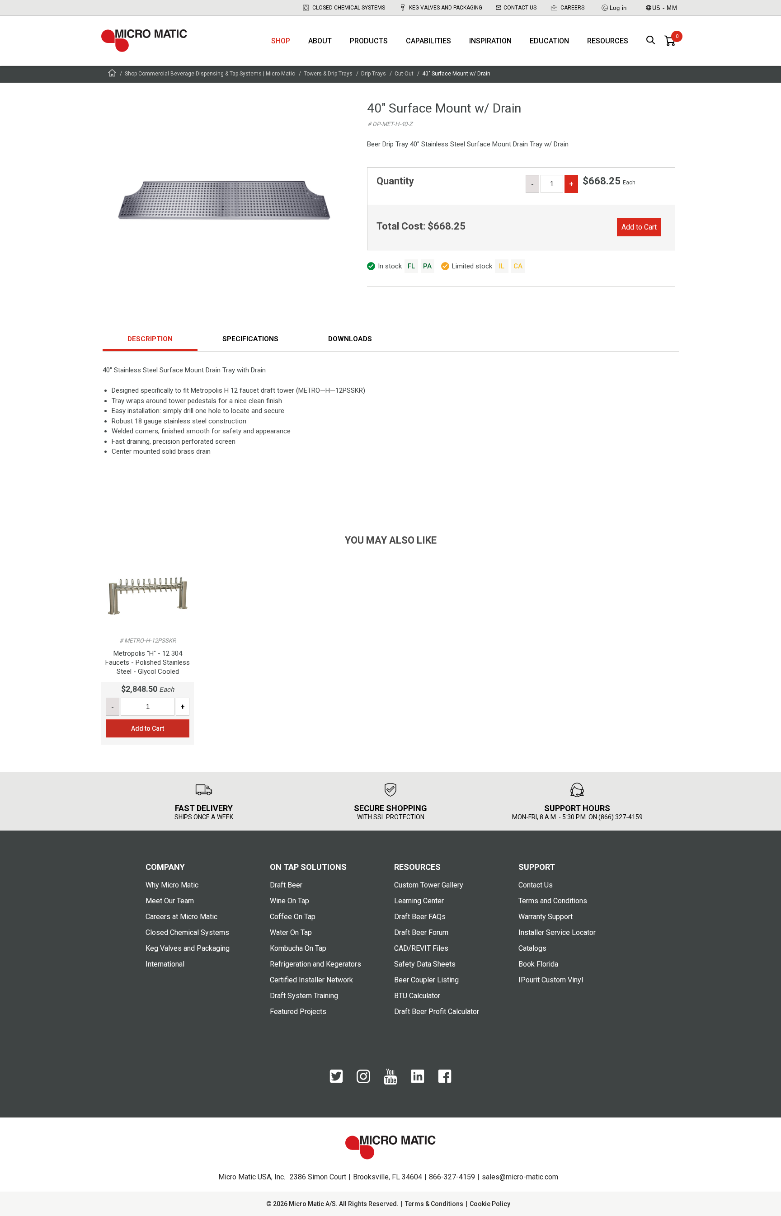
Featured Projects (298, 1011)
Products (369, 41)
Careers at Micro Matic (181, 916)
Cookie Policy (490, 1203)
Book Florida (538, 964)
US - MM (664, 8)
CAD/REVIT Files (421, 948)
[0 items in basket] (670, 40)
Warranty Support (545, 916)
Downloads (350, 339)
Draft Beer (286, 885)
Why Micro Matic (172, 885)
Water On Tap (291, 932)
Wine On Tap (289, 901)
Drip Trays (373, 73)
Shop (280, 41)
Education (549, 41)
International (165, 964)
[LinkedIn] (417, 1081)
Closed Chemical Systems (348, 8)
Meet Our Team (170, 901)
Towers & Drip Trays (328, 73)
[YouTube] (390, 1082)
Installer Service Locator (557, 932)
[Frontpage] (112, 74)
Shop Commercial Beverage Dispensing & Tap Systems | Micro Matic (210, 73)
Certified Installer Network (311, 980)
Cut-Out (404, 73)
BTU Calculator (417, 995)
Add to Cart (639, 227)
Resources (607, 41)
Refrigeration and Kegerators (315, 964)
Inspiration (490, 41)
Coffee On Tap (292, 916)
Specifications (250, 339)
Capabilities (428, 41)
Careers (572, 8)
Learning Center (419, 901)
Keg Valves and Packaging (445, 8)
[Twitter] (336, 1081)
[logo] (144, 40)
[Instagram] (363, 1081)
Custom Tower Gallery (428, 885)
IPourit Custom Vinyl (550, 980)
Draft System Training (304, 995)
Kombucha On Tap (298, 948)
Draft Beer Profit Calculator (436, 1011)
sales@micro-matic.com (520, 1177)
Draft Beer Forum (421, 932)
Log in (618, 8)
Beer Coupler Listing (426, 980)
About (320, 41)
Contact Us (519, 8)
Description (150, 339)
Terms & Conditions (434, 1203)
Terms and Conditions (552, 901)
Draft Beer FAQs (420, 916)
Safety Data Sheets (425, 964)
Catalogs (532, 948)
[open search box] (651, 41)
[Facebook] (445, 1081)
